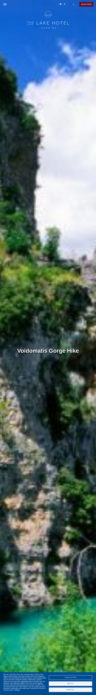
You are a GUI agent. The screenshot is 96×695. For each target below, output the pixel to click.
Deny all (70, 683)
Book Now (86, 4)
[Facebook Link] (61, 4)
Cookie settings (70, 677)
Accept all (70, 689)
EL (74, 4)
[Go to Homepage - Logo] (48, 20)
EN (71, 4)
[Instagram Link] (64, 4)
